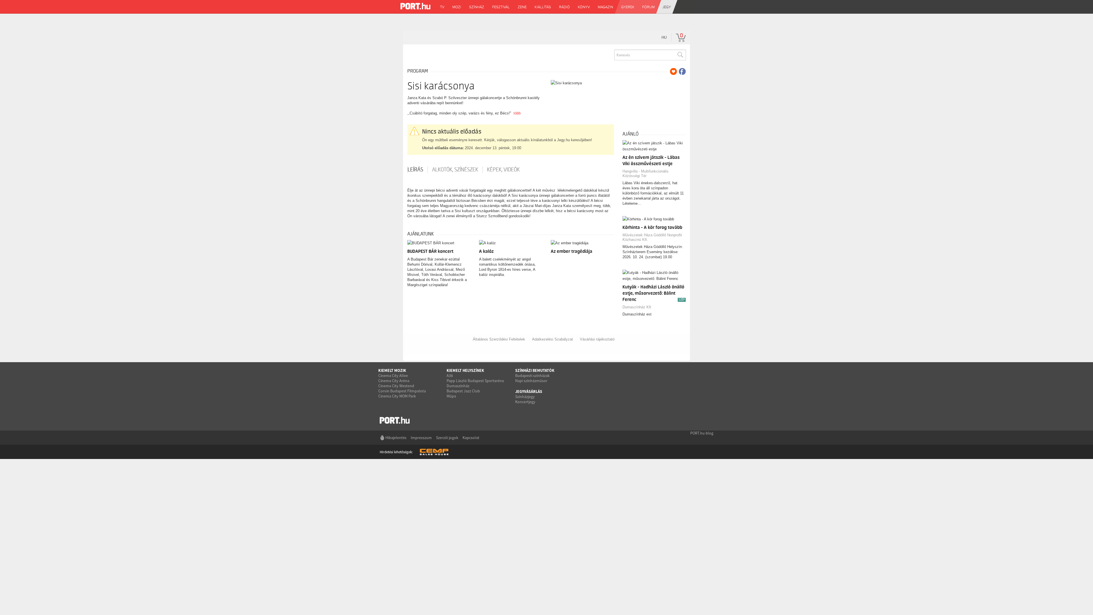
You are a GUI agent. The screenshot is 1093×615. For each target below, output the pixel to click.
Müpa (451, 396)
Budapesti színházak (532, 375)
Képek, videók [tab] (503, 170)
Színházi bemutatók (534, 370)
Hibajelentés (395, 437)
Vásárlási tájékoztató (597, 339)
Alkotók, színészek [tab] (455, 170)
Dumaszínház (458, 385)
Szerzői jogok (447, 437)
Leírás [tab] (415, 170)
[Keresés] (680, 55)
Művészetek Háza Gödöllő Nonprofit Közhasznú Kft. (652, 237)
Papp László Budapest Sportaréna (475, 380)
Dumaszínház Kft (636, 307)
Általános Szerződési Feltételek (499, 339)
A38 (450, 375)
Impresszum (421, 437)
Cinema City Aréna (393, 380)
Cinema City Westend (396, 385)
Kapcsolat (471, 437)
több (517, 113)
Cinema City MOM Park (397, 396)
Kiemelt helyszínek (465, 370)
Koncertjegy (525, 401)
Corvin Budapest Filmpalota (402, 390)
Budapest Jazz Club (463, 390)
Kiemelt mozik (392, 370)
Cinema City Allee (393, 375)
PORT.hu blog (701, 433)
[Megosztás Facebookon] (682, 71)
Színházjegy (525, 396)
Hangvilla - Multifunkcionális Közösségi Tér (645, 173)
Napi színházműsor (531, 380)
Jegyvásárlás (528, 391)
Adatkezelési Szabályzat (552, 339)
